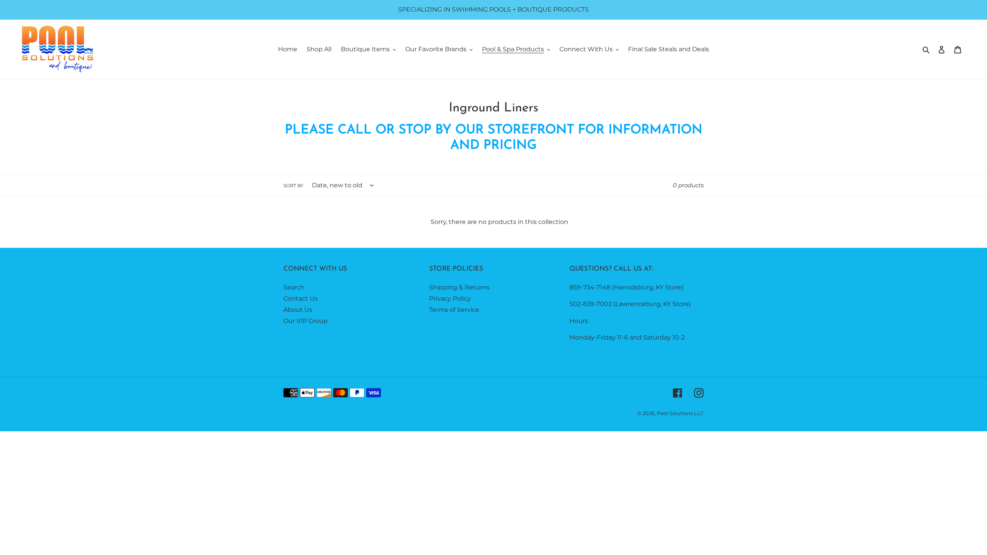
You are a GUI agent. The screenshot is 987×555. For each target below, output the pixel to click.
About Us (297, 309)
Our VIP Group (305, 321)
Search (294, 287)
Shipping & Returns (459, 287)
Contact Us (300, 298)
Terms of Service (454, 309)
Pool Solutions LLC (680, 413)
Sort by (293, 185)
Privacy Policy (450, 298)
